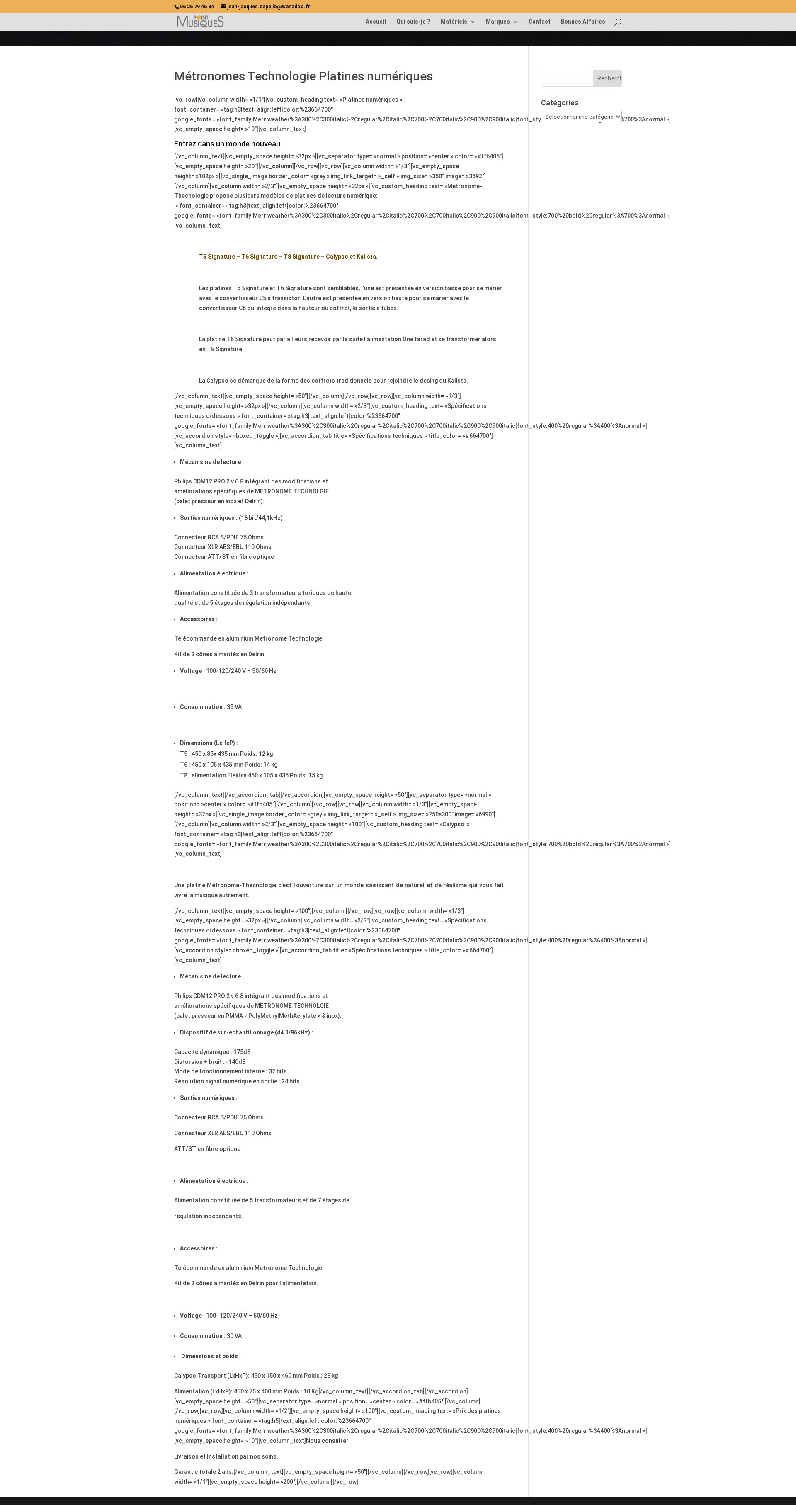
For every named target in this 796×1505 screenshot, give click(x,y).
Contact (540, 22)
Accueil (376, 22)
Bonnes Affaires (583, 22)
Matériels (454, 22)
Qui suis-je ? (413, 22)
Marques (498, 22)
